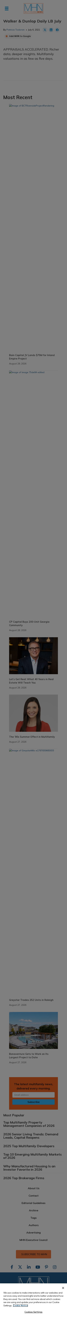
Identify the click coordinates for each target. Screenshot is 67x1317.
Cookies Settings (33, 1312)
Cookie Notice (20, 1305)
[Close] (63, 1288)
